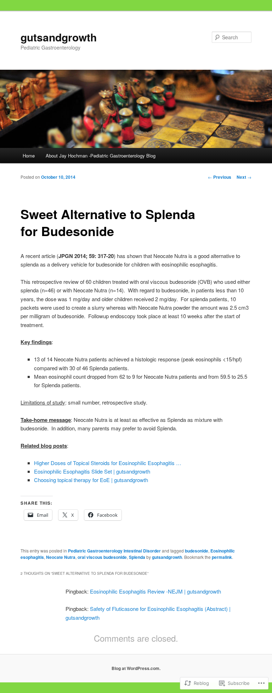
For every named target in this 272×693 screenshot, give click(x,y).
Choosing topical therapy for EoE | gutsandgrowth (91, 479)
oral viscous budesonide (102, 557)
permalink (222, 557)
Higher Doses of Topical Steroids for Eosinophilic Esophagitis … (107, 462)
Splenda (137, 557)
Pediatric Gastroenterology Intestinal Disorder (114, 551)
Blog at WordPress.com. (136, 668)
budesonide (196, 551)
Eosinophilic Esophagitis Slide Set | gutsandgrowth (92, 471)
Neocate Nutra (60, 557)
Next (244, 177)
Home (29, 155)
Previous (219, 177)
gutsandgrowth (59, 37)
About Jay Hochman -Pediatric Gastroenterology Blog (100, 155)
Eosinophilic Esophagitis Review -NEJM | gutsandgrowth (155, 591)
